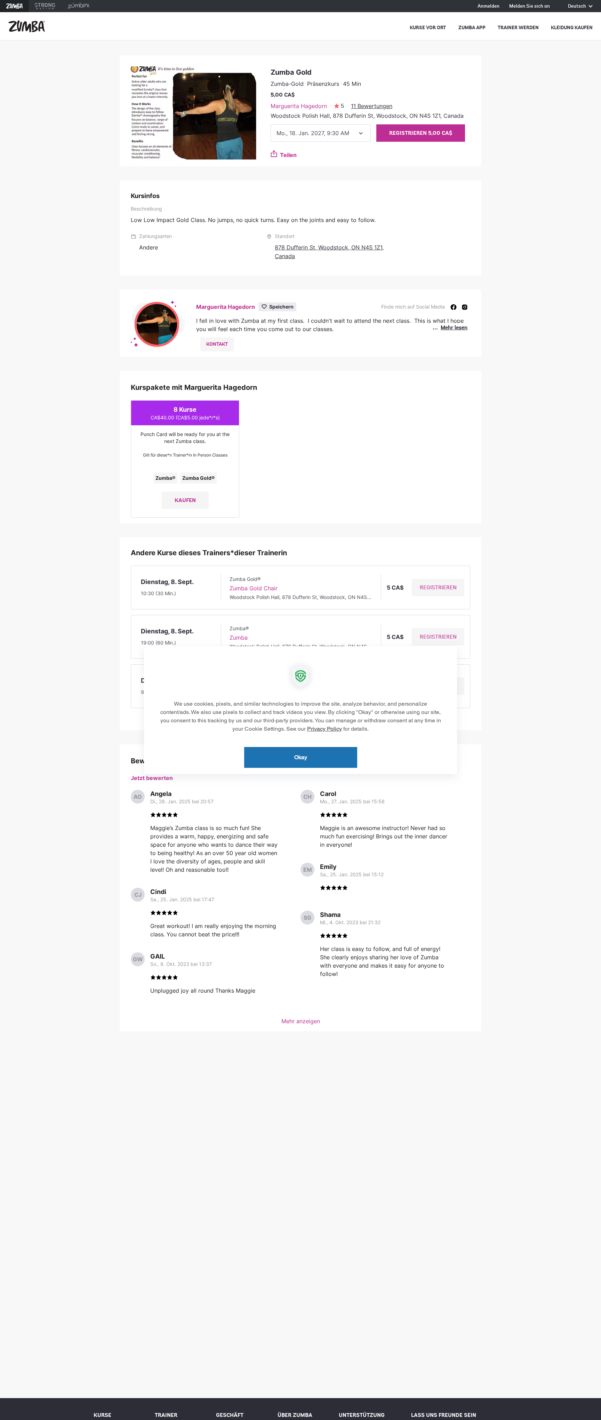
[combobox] (321, 133)
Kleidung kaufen (572, 27)
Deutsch (577, 6)
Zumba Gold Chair (254, 588)
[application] (300, 710)
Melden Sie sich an (529, 6)
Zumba (14, 6)
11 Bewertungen (371, 105)
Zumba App (472, 27)
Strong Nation (45, 6)
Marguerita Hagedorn (299, 105)
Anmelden (488, 6)
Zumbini (78, 6)
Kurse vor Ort (428, 27)
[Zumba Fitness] (26, 26)
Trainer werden (518, 27)
